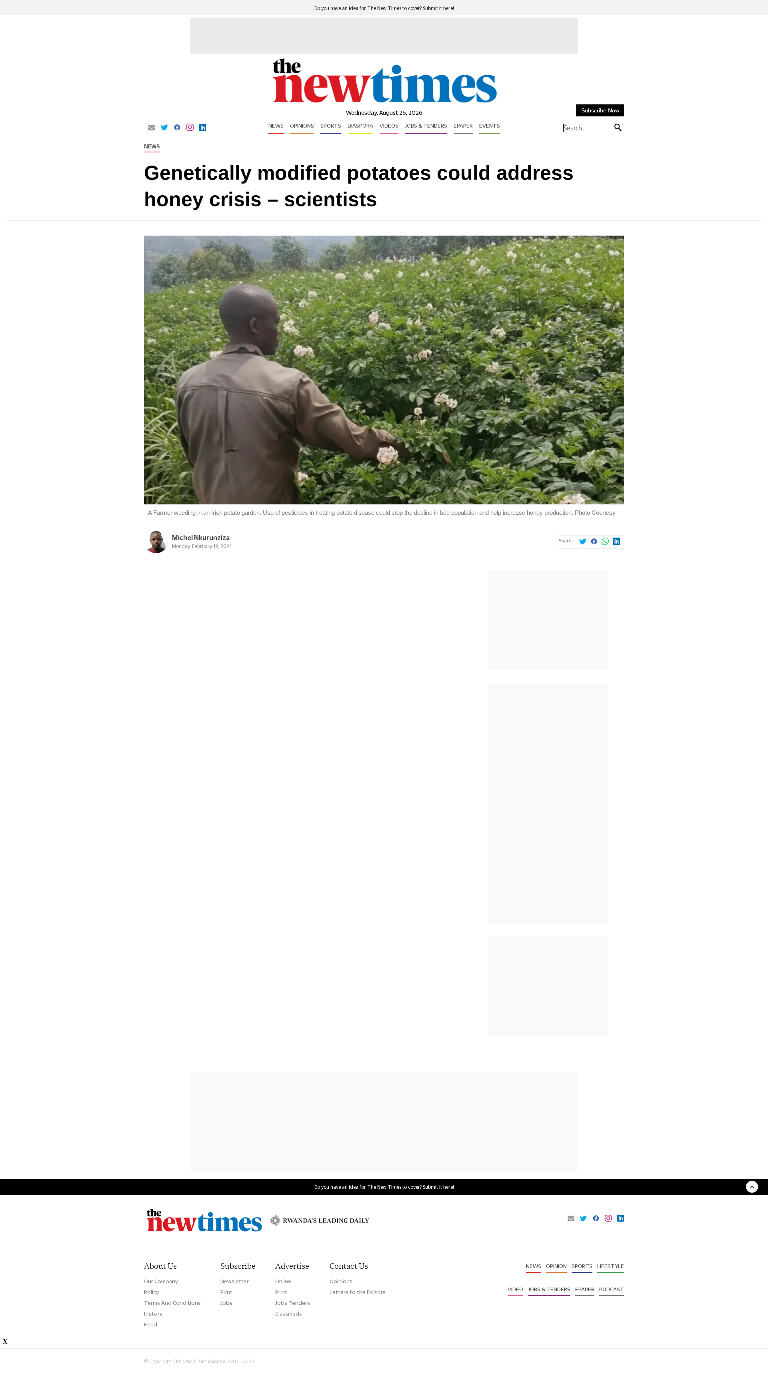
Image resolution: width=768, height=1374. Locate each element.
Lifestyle (610, 1266)
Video (515, 1289)
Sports (330, 125)
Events (489, 125)
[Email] (151, 128)
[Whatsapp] (605, 542)
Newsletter (234, 1281)
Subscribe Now (600, 110)
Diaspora (360, 125)
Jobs (226, 1303)
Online (283, 1281)
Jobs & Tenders (426, 125)
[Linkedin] (202, 128)
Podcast (611, 1289)
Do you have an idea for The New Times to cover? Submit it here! (384, 8)
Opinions (302, 125)
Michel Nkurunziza (201, 537)
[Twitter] (164, 128)
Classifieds (288, 1313)
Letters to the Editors (358, 1292)
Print (226, 1292)
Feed (150, 1324)
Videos (389, 125)
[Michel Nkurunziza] (156, 551)
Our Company (161, 1281)
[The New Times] (384, 103)
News (276, 125)
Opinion (556, 1266)
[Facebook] (177, 128)
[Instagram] (190, 128)
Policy (151, 1292)
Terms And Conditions (172, 1303)
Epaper (463, 125)
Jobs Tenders (292, 1303)
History (153, 1313)
